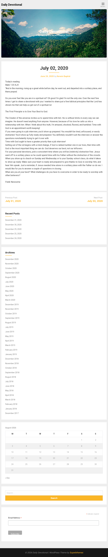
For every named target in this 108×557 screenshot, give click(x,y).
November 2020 (12, 264)
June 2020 (9, 286)
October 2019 (11, 314)
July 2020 (9, 282)
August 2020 (10, 277)
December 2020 (12, 259)
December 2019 (12, 304)
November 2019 (12, 309)
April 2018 (9, 395)
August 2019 (10, 323)
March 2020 (10, 300)
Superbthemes (76, 552)
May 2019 (9, 336)
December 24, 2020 (13, 238)
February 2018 (11, 404)
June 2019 (9, 332)
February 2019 (11, 350)
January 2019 (11, 354)
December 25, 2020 (13, 234)
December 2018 (12, 359)
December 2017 (12, 413)
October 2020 (11, 268)
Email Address (15, 518)
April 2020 (9, 295)
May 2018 (9, 391)
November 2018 (12, 363)
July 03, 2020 (95, 201)
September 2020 (12, 273)
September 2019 (12, 318)
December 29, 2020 (13, 229)
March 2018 (10, 400)
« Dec (7, 478)
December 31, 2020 (13, 220)
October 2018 (11, 368)
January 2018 (11, 409)
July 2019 (9, 327)
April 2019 (9, 341)
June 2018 (9, 386)
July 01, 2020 (13, 201)
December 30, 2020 (13, 225)
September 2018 (12, 372)
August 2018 (10, 377)
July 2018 (9, 381)
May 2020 (9, 291)
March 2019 (10, 345)
